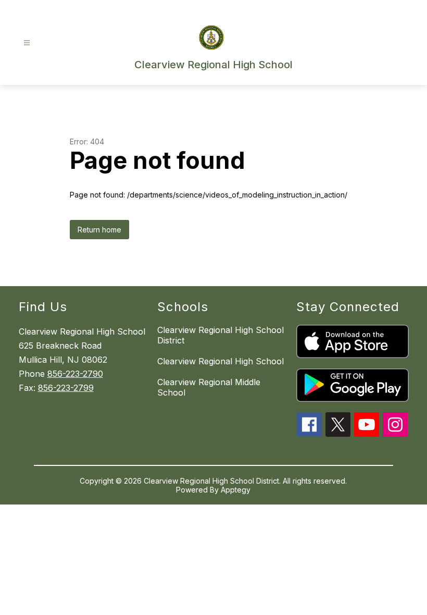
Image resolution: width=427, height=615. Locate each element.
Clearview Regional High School (220, 361)
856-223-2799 (66, 388)
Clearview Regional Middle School (208, 387)
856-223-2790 (75, 373)
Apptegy (235, 489)
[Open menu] (27, 43)
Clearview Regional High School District (220, 335)
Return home (99, 229)
